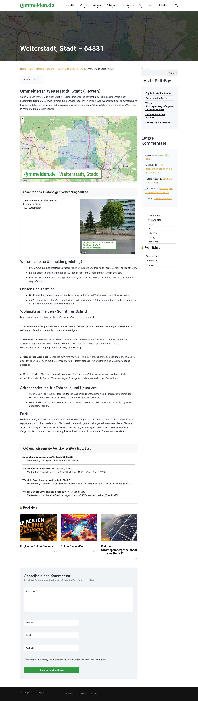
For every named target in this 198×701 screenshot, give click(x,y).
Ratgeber (163, 5)
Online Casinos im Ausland (155, 116)
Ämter (31, 68)
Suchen (145, 68)
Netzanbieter (128, 5)
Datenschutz (152, 256)
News (105, 539)
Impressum (151, 260)
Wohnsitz (84, 5)
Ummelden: (70, 5)
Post (141, 5)
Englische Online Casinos (36, 546)
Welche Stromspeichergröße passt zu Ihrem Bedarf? (119, 550)
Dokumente (112, 5)
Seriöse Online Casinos (157, 122)
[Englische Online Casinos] (38, 527)
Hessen (40, 68)
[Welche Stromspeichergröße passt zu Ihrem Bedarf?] (119, 527)
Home (23, 68)
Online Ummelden (163, 198)
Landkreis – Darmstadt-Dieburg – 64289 (66, 68)
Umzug (151, 5)
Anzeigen (36, 79)
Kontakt (150, 265)
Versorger (97, 5)
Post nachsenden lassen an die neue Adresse (158, 168)
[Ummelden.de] (37, 4)
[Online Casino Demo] (79, 527)
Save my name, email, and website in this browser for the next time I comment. (66, 659)
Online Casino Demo (74, 546)
